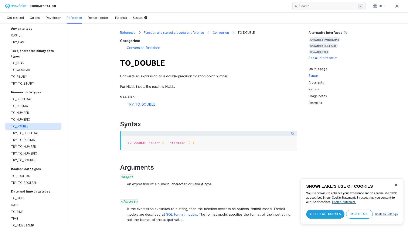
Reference (74, 18)
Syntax (314, 75)
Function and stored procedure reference (174, 32)
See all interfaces (321, 58)
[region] (352, 201)
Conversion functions (143, 48)
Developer (53, 18)
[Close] (396, 185)
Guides (35, 18)
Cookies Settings (386, 214)
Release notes (98, 18)
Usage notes (318, 96)
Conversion (221, 32)
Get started (15, 18)
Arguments (316, 82)
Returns (314, 89)
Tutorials (121, 18)
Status (137, 18)
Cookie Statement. (344, 202)
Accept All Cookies (325, 214)
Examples (315, 103)
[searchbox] (328, 6)
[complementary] (332, 45)
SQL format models (181, 214)
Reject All (359, 214)
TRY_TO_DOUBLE (141, 104)
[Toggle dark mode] (397, 6)
